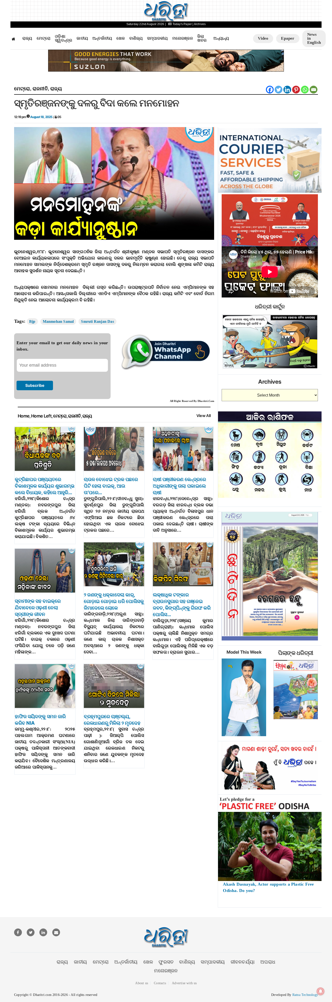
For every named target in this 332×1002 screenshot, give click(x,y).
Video (263, 38)
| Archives (199, 24)
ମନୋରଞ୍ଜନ (182, 38)
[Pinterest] (296, 89)
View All (203, 415)
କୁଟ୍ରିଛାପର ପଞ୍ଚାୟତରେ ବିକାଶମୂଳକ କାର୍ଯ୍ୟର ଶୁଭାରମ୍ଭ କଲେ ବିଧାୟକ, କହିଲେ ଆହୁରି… (44, 485)
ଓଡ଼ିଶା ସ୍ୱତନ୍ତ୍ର (63, 38)
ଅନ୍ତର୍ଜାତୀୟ (102, 38)
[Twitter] (278, 89)
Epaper (287, 38)
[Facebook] (270, 89)
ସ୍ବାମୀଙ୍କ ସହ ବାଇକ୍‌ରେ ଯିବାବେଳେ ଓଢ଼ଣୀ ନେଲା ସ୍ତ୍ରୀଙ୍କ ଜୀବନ (38, 607)
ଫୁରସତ (166, 962)
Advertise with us (184, 983)
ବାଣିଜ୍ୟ (136, 38)
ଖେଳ (120, 38)
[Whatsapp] (305, 89)
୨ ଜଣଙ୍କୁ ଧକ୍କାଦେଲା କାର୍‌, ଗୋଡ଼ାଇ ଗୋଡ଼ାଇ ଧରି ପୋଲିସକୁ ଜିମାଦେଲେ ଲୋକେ (114, 601)
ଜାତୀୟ (82, 38)
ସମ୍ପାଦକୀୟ (157, 38)
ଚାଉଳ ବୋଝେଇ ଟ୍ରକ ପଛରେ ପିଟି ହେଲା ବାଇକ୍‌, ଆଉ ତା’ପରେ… (111, 485)
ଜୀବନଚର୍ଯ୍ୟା (243, 962)
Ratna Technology (305, 995)
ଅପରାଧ (267, 962)
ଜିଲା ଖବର (202, 38)
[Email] (313, 89)
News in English (314, 38)
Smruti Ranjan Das (97, 321)
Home (23, 415)
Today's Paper (182, 24)
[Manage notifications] (320, 991)
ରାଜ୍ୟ (27, 38)
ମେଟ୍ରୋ (44, 38)
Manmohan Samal (58, 321)
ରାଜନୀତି (40, 88)
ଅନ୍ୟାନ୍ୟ (221, 38)
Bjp (32, 321)
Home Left (41, 415)
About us (141, 983)
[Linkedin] (287, 89)
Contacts (160, 983)
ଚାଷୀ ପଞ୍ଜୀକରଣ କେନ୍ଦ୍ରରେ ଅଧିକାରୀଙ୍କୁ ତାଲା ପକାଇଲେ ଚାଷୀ (179, 485)
